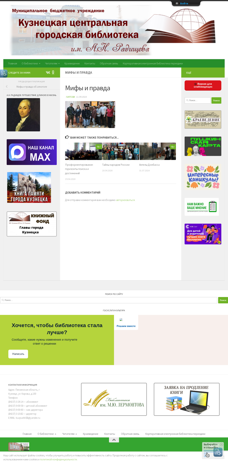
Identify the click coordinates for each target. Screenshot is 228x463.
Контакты (89, 63)
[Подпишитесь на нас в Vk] (48, 72)
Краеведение (72, 63)
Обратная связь (109, 63)
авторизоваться (125, 200)
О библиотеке (30, 63)
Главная (12, 63)
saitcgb (70, 96)
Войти (184, 3)
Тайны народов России (116, 164)
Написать (18, 354)
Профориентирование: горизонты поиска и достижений (79, 169)
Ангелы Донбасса (149, 164)
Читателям (51, 63)
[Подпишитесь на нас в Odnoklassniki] (53, 72)
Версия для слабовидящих (203, 85)
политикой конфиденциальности (58, 459)
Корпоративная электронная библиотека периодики (153, 63)
